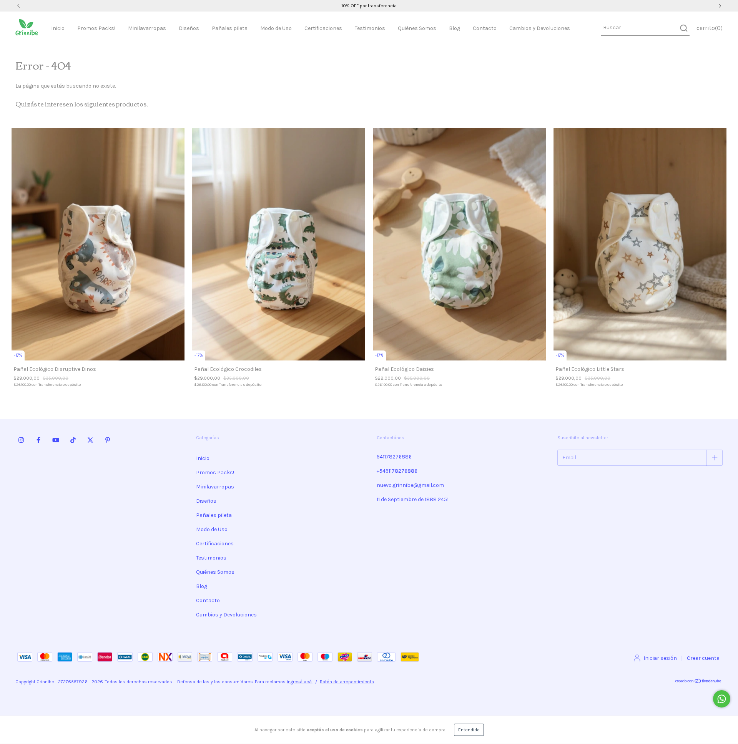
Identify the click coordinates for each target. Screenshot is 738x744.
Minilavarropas (147, 28)
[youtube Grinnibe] (56, 440)
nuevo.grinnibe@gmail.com (410, 485)
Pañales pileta (230, 28)
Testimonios (370, 28)
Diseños (189, 28)
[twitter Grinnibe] (90, 440)
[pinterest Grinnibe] (107, 440)
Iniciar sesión (660, 658)
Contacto (485, 28)
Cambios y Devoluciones (539, 28)
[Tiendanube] (699, 682)
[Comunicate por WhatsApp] (721, 698)
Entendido (469, 729)
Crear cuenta (703, 658)
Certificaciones (323, 28)
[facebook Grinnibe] (38, 440)
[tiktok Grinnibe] (73, 440)
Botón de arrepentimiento (347, 681)
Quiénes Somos (417, 28)
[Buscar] (683, 28)
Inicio (58, 28)
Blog (454, 28)
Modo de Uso (276, 28)
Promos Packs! (96, 28)
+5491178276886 (397, 471)
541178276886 (394, 456)
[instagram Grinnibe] (21, 440)
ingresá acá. (299, 681)
